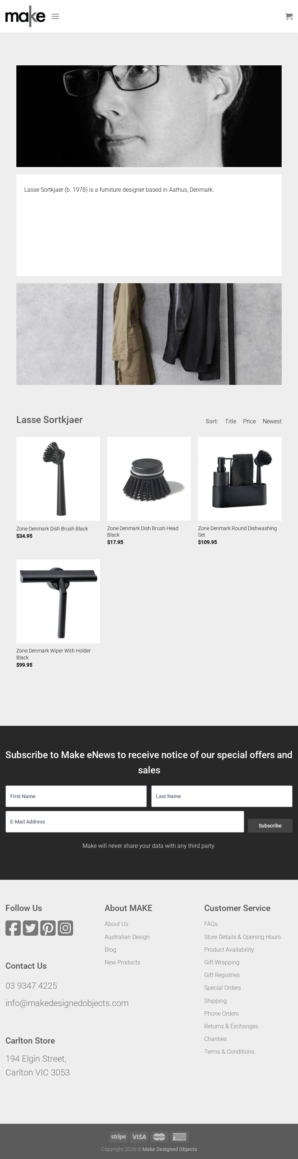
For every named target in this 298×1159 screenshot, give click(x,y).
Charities (215, 1039)
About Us (116, 923)
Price (249, 421)
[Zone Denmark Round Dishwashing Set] (240, 478)
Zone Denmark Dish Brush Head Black (142, 531)
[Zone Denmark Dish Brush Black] (58, 478)
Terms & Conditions (229, 1051)
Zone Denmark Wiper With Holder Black (53, 654)
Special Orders (222, 987)
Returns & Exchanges (231, 1026)
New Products (122, 962)
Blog (110, 949)
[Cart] (289, 16)
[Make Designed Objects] (25, 16)
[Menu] (55, 16)
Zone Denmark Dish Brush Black (52, 529)
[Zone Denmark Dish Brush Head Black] (149, 478)
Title (230, 421)
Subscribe (270, 826)
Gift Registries (222, 975)
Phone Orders (221, 1013)
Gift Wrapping (221, 962)
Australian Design (127, 937)
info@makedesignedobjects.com (67, 1003)
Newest (272, 421)
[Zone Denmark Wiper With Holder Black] (58, 601)
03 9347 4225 (31, 986)
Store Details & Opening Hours (242, 937)
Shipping (215, 1000)
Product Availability (229, 949)
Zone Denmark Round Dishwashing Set (237, 531)
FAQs (211, 923)
